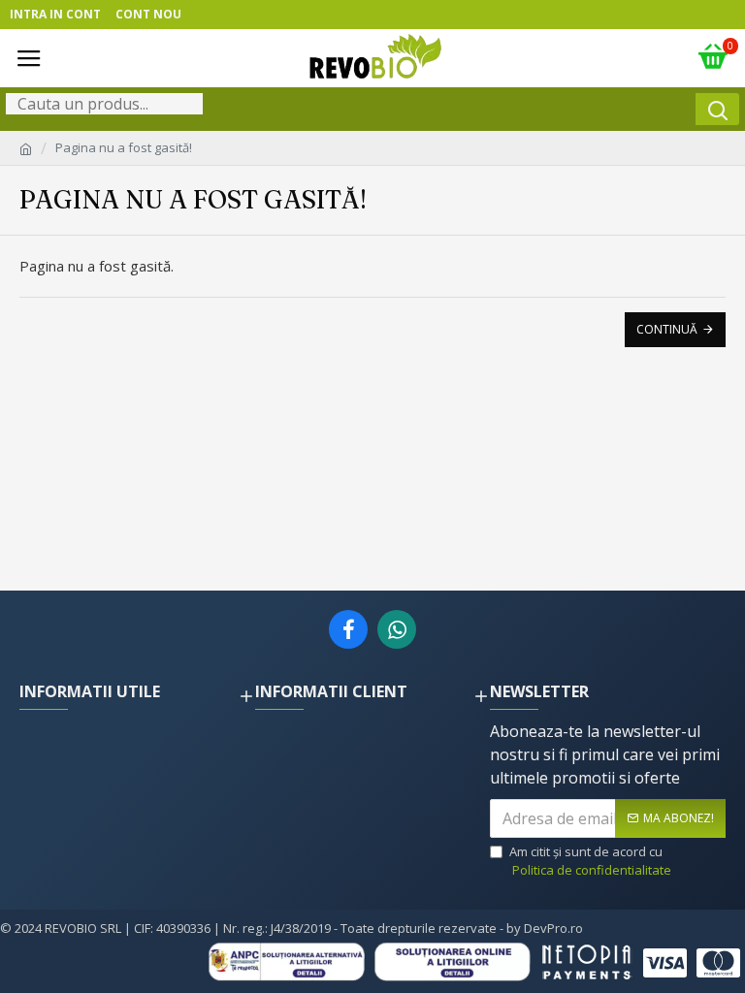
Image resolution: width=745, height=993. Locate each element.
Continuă (666, 329)
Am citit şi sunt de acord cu (590, 861)
